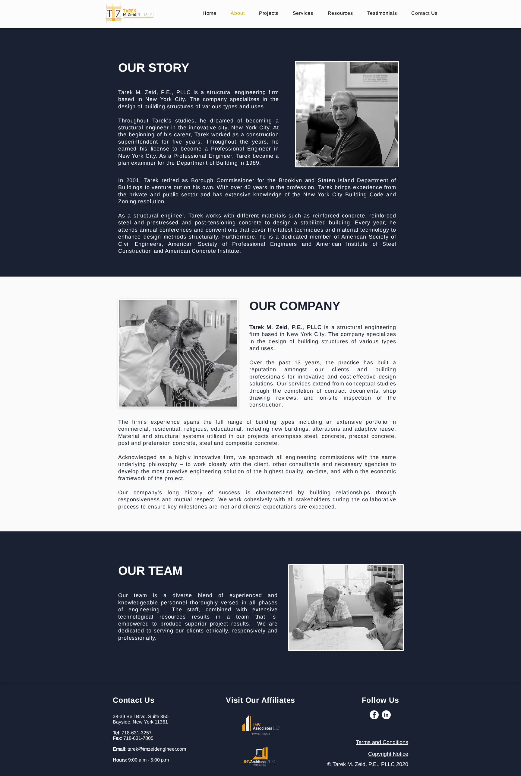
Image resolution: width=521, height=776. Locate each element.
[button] (340, 13)
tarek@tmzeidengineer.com (157, 749)
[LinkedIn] (386, 714)
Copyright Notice (388, 754)
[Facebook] (374, 714)
